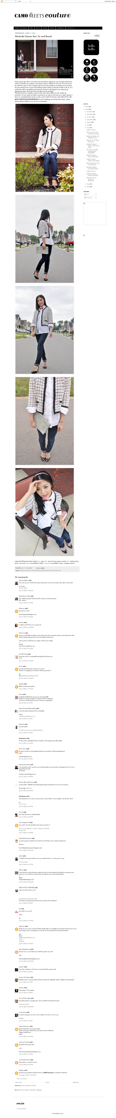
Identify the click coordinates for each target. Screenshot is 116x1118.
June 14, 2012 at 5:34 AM (26, 920)
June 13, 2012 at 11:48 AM (26, 689)
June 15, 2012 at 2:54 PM (26, 1054)
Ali (20, 909)
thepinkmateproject (25, 838)
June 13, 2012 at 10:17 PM (26, 850)
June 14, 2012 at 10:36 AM (26, 961)
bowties (29, 570)
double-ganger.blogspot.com (27, 937)
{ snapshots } (60, 28)
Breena (21, 622)
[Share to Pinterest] (44, 568)
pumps (28, 563)
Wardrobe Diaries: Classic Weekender (92, 156)
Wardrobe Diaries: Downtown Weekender (92, 179)
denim (33, 570)
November (90, 114)
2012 (86, 109)
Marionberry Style (24, 596)
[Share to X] (40, 568)
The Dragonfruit (24, 822)
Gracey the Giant (24, 977)
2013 (86, 106)
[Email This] (37, 568)
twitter (21, 939)
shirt (45, 561)
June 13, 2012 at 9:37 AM (26, 603)
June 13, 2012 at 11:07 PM (26, 864)
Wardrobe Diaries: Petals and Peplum (92, 174)
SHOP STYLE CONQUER (26, 887)
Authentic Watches (61, 1072)
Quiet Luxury (22, 804)
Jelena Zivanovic (24, 1026)
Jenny (20, 856)
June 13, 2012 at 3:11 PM (25, 718)
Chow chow (22, 749)
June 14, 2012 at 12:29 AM (26, 882)
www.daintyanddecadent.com (27, 716)
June (88, 127)
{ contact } (70, 28)
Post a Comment (22, 1078)
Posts (87, 194)
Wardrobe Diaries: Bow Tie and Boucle (93, 164)
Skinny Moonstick (24, 764)
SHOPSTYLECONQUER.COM (28, 899)
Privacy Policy (22, 1108)
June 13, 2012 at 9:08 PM (26, 832)
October (89, 117)
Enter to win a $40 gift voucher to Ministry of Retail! (34, 828)
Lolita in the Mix (24, 1042)
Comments (89, 197)
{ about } (24, 28)
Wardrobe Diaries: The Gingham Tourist (93, 137)
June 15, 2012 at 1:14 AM (26, 1021)
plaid (43, 570)
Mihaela (21, 724)
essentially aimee (24, 1060)
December (90, 111)
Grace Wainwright (24, 998)
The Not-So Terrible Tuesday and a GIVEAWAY (92, 151)
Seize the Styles (23, 862)
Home (47, 1082)
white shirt (58, 570)
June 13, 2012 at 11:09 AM (26, 678)
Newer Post (18, 1082)
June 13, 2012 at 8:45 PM (26, 806)
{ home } (17, 28)
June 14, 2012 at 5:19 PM (26, 992)
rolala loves (28, 788)
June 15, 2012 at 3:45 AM (26, 1036)
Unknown (21, 608)
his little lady (23, 654)
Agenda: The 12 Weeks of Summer (93, 141)
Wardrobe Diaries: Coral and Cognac (92, 168)
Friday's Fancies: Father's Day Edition (93, 160)
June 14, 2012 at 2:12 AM (26, 903)
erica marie (22, 1012)
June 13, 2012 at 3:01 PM (26, 703)
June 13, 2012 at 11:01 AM (26, 648)
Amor (20, 666)
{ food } (45, 28)
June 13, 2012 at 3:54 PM (26, 743)
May (88, 184)
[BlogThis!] (38, 568)
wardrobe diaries (49, 570)
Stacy (20, 694)
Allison (21, 870)
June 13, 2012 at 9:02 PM (26, 817)
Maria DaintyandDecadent (27, 708)
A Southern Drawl (24, 1004)
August (89, 122)
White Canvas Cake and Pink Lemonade (93, 133)
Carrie (21, 812)
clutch (48, 563)
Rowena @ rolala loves (26, 782)
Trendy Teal (22, 830)
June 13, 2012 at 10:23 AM (26, 627)
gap (37, 570)
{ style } (52, 28)
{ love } (38, 28)
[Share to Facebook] (42, 568)
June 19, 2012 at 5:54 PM (26, 1064)
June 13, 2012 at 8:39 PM (26, 790)
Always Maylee (23, 580)
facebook (21, 941)
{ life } (31, 28)
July (88, 125)
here (38, 561)
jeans (40, 570)
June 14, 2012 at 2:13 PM (26, 982)
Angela (21, 684)
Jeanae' (21, 967)
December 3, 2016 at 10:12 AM (27, 1075)
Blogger (21, 1070)
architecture (23, 570)
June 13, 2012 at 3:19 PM (26, 732)
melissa (21, 988)
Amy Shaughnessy (24, 949)
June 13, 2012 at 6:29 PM (26, 776)
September (90, 119)
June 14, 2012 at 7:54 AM (26, 943)
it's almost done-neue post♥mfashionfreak (31, 730)
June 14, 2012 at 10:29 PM (26, 1006)
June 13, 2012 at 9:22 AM (26, 590)
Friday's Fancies (91, 130)
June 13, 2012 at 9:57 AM (26, 617)
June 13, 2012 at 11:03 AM (26, 661)
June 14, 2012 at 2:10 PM (26, 971)
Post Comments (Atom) (29, 1085)
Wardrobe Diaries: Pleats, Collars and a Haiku (93, 146)
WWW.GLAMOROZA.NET (30, 676)
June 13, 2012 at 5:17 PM (26, 759)
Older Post (76, 1082)
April (88, 186)
